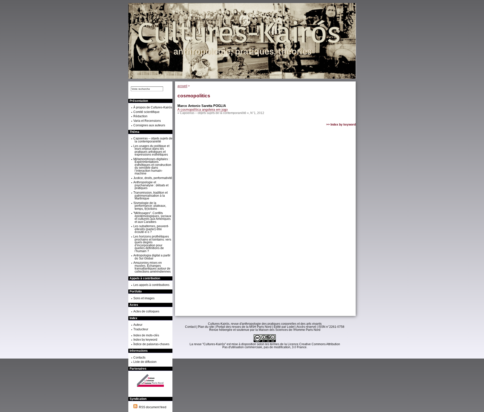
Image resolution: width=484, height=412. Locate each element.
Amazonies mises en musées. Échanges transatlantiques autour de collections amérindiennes (152, 267)
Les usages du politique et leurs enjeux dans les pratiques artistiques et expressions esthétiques (151, 150)
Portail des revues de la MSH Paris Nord (243, 326)
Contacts (139, 357)
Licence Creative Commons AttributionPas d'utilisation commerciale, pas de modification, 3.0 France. (281, 346)
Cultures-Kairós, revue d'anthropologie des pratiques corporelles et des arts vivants (265, 323)
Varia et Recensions (147, 120)
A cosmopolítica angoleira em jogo (202, 109)
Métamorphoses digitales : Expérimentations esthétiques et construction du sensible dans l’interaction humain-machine (152, 166)
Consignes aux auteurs (149, 125)
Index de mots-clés (146, 335)
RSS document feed (151, 407)
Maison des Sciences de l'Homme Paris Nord (289, 329)
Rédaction (140, 116)
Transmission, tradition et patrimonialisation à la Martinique (150, 195)
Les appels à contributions (151, 284)
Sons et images (144, 298)
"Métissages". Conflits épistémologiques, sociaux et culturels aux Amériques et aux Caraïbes (152, 217)
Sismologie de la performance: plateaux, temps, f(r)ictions (149, 205)
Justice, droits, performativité (152, 178)
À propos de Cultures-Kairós (152, 107)
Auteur (137, 324)
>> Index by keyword (341, 124)
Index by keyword (145, 339)
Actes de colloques (146, 311)
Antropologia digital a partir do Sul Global (151, 257)
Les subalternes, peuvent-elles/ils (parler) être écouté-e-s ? (151, 229)
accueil (182, 85)
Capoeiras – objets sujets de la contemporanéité (152, 140)
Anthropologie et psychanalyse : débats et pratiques (150, 185)
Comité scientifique (146, 111)
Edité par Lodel (284, 326)
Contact (190, 326)
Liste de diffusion (145, 361)
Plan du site (206, 326)
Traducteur (140, 329)
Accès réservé (306, 326)
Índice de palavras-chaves (151, 344)
